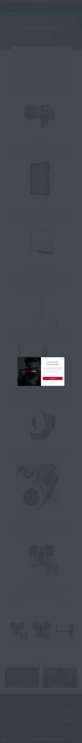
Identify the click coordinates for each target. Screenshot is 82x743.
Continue (52, 378)
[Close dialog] (63, 359)
